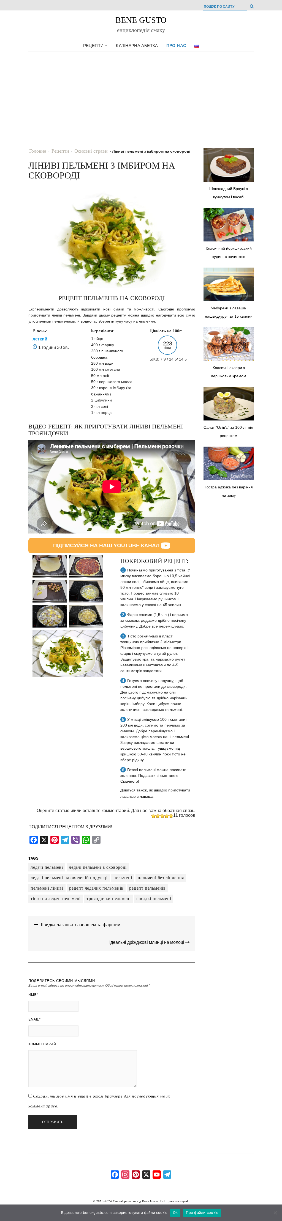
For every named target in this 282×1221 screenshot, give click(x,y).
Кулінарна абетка (137, 45)
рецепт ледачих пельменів (96, 888)
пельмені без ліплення (161, 877)
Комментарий (42, 1044)
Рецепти (94, 45)
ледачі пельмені (47, 867)
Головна (37, 151)
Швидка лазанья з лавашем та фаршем (79, 924)
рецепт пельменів (147, 888)
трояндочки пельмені (108, 898)
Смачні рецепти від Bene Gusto (135, 1201)
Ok (175, 1212)
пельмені (122, 877)
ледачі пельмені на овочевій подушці (69, 877)
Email (34, 1019)
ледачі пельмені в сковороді (98, 867)
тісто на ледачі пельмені (56, 898)
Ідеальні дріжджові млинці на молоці (147, 942)
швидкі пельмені (153, 898)
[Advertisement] (141, 94)
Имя (33, 995)
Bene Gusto (141, 19)
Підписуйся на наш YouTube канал (106, 545)
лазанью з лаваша (136, 796)
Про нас (176, 45)
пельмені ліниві (47, 888)
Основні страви (91, 151)
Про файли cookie (202, 1212)
